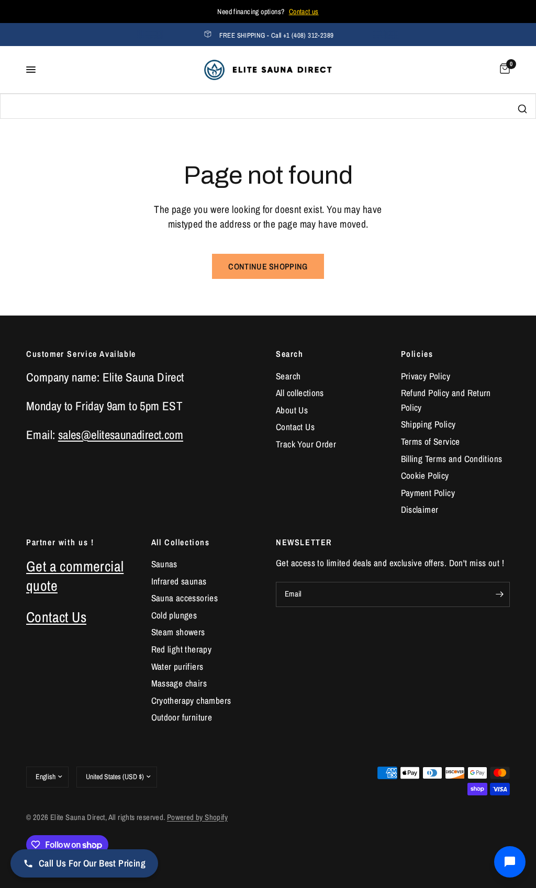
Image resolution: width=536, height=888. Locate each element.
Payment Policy (428, 493)
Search (290, 354)
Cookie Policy (425, 475)
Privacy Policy (425, 376)
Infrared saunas (179, 581)
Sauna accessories (184, 598)
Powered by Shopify (197, 817)
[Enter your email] (499, 594)
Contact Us (295, 427)
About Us (292, 410)
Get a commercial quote (75, 575)
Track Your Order (306, 444)
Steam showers (178, 632)
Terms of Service (430, 441)
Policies (417, 354)
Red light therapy (181, 649)
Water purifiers (177, 666)
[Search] (522, 109)
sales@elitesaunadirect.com (120, 434)
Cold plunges (174, 615)
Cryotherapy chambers (191, 700)
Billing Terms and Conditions (451, 459)
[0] (503, 69)
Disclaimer (420, 509)
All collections (300, 393)
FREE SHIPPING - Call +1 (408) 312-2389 (276, 35)
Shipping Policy (428, 424)
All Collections (180, 542)
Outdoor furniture (182, 717)
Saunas (164, 564)
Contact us (304, 11)
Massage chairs (179, 683)
